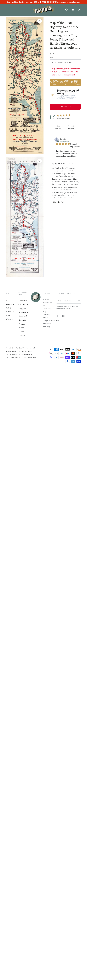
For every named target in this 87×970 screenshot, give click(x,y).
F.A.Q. (8, 307)
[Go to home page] (43, 10)
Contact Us (11, 315)
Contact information (29, 357)
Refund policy (27, 351)
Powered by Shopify (13, 351)
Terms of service (26, 354)
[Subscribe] (79, 300)
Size (51, 57)
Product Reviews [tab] (71, 127)
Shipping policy (14, 357)
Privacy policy (13, 354)
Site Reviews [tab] (58, 127)
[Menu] (7, 10)
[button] (66, 10)
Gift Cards (10, 311)
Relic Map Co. (16, 348)
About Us (10, 319)
